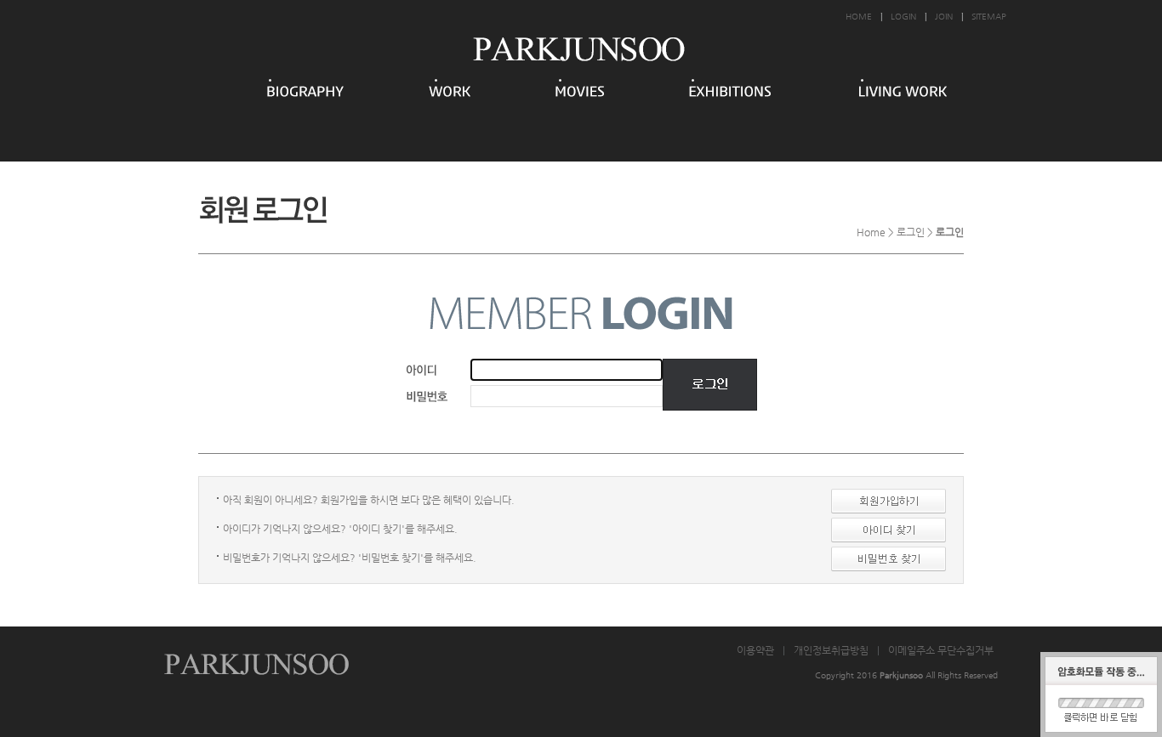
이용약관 (755, 650)
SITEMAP (988, 16)
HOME (859, 16)
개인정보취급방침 (831, 650)
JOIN (944, 16)
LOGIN (903, 16)
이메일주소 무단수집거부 (941, 650)
